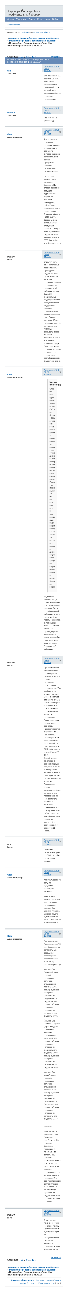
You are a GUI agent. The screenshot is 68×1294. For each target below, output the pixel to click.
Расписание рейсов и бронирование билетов (32, 41)
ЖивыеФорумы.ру (46, 1283)
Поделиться (49, 66)
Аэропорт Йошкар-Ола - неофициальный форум (34, 38)
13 (33, 1260)
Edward (11, 112)
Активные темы (14, 25)
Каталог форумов (44, 1280)
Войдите (25, 32)
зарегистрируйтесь (41, 32)
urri (9, 71)
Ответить (56, 57)
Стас (9, 134)
